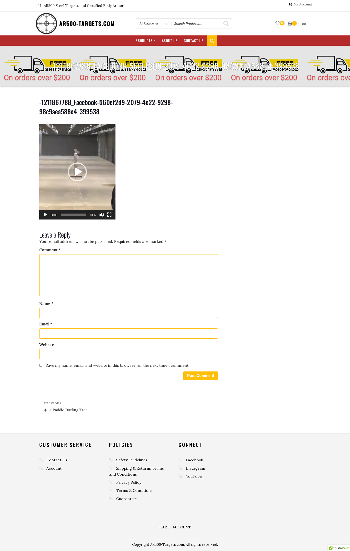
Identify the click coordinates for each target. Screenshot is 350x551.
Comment (49, 250)
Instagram (195, 468)
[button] (77, 171)
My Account (303, 4)
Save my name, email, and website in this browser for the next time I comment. (118, 365)
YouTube (194, 476)
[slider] (73, 215)
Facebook (194, 460)
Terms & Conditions (134, 490)
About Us (170, 40)
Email (45, 324)
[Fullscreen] (109, 214)
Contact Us (194, 40)
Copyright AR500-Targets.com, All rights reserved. (175, 544)
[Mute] (101, 214)
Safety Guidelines (131, 460)
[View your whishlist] (277, 23)
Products (144, 40)
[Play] (45, 214)
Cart (164, 527)
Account (54, 468)
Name (46, 303)
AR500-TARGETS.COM (87, 23)
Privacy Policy (128, 482)
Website (46, 344)
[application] (77, 171)
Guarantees (127, 498)
